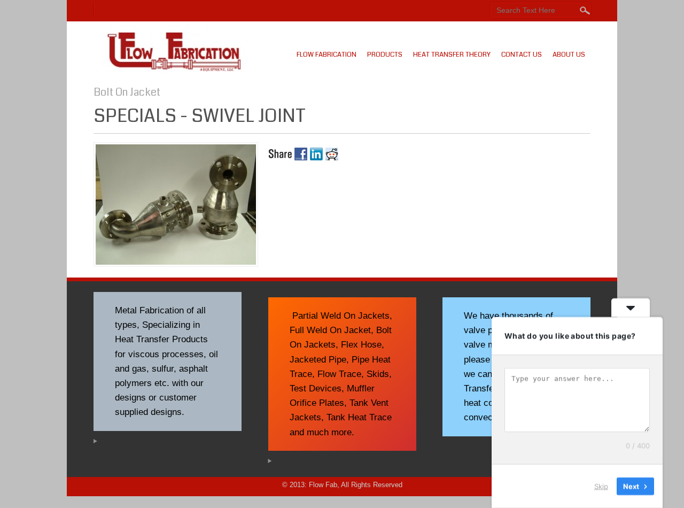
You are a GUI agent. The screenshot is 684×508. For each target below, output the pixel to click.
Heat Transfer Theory (452, 54)
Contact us (521, 54)
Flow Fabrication (326, 54)
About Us (569, 54)
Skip (601, 486)
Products (384, 54)
